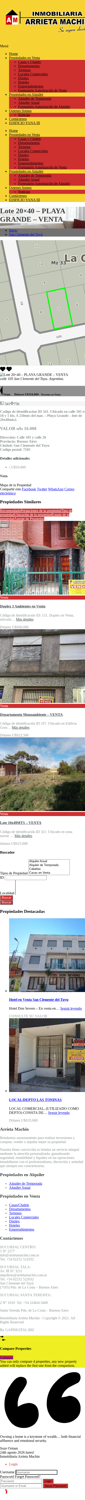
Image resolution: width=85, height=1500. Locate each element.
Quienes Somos (20, 111)
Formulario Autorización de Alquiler (44, 107)
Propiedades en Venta (24, 58)
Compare (6, 1357)
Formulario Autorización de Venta (42, 90)
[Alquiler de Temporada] (49, 865)
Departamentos (29, 66)
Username (7, 1472)
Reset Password (55, 1486)
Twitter (42, 489)
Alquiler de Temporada (34, 98)
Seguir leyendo (71, 1008)
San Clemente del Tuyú (26, 234)
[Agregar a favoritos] (9, 371)
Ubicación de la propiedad (33, 515)
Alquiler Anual (28, 102)
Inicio (13, 230)
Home (13, 54)
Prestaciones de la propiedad (41, 511)
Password (7, 1477)
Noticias (24, 115)
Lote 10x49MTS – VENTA (20, 823)
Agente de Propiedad (29, 519)
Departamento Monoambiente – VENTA (31, 715)
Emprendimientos (30, 86)
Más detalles (25, 619)
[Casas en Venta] (49, 873)
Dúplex (23, 78)
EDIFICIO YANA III (24, 123)
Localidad (7, 893)
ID (2, 877)
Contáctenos (18, 119)
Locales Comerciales (33, 74)
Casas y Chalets (29, 62)
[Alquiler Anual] (49, 861)
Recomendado (10, 511)
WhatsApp (55, 489)
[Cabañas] (49, 869)
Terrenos (24, 70)
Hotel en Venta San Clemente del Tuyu (38, 1000)
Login (48, 1481)
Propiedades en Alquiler (26, 94)
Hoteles (23, 82)
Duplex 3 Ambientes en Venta (22, 606)
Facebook (29, 489)
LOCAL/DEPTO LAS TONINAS (35, 1100)
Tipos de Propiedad (14, 873)
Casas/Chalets (19, 1205)
